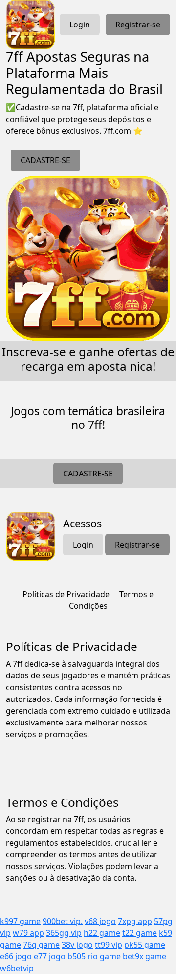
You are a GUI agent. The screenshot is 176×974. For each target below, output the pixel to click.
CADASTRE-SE (45, 160)
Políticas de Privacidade (66, 594)
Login (79, 24)
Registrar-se (137, 24)
